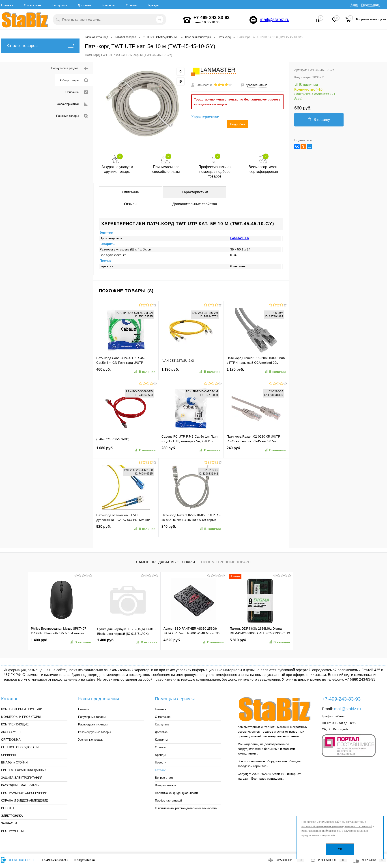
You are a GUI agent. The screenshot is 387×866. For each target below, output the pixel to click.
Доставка (84, 5)
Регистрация (370, 4)
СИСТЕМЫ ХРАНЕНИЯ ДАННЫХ (24, 770)
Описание (72, 92)
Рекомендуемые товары (94, 732)
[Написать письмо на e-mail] (253, 20)
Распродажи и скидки (93, 724)
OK (340, 849)
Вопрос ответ (164, 777)
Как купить (59, 5)
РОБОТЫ (7, 808)
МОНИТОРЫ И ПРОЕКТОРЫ (21, 716)
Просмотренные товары (226, 562)
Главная (7, 5)
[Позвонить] (187, 20)
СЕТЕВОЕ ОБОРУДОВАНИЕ (21, 747)
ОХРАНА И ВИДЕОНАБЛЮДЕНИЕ (24, 800)
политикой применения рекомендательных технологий (336, 826)
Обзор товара (69, 80)
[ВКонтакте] (297, 146)
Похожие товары (67, 116)
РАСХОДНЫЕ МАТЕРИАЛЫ (20, 785)
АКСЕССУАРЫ (11, 732)
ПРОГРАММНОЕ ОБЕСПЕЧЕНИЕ (24, 793)
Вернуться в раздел (65, 68)
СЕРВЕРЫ (8, 755)
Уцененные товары (90, 739)
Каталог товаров (22, 45)
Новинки (83, 709)
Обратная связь (21, 860)
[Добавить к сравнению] (180, 81)
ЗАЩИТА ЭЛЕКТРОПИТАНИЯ (21, 777)
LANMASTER (239, 238)
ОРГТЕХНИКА (11, 739)
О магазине (32, 5)
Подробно (237, 124)
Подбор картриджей (168, 800)
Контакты (108, 5)
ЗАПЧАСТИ (9, 823)
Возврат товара (165, 785)
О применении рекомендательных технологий (186, 808)
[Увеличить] (142, 104)
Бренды (153, 5)
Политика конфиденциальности (176, 793)
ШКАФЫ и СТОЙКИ (14, 762)
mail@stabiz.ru (274, 19)
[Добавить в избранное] (180, 72)
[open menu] (171, 5)
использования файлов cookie (320, 830)
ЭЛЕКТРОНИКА (12, 815)
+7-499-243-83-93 (55, 860)
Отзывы (131, 5)
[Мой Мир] (309, 146)
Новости (160, 762)
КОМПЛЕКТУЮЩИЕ (15, 724)
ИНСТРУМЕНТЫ (12, 831)
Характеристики (68, 104)
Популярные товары (91, 716)
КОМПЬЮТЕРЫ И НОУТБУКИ (21, 709)
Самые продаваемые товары (165, 562)
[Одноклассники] (303, 146)
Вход (354, 4)
